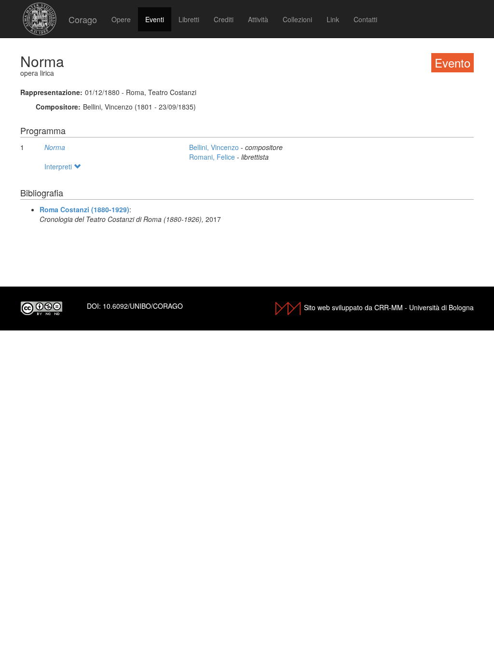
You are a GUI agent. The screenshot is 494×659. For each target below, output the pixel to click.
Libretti (188, 19)
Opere (121, 19)
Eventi (154, 19)
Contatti (365, 19)
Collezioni (297, 19)
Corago (83, 19)
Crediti (223, 19)
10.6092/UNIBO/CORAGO (143, 306)
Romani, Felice (213, 157)
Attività (258, 19)
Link (333, 19)
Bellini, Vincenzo (215, 147)
